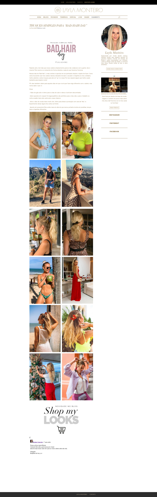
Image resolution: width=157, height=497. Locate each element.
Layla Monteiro (71, 2)
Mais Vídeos (114, 107)
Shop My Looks (89, 2)
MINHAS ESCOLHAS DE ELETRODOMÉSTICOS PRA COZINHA (114, 94)
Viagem (86, 17)
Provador (54, 17)
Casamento (95, 17)
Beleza (45, 17)
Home (62, 2)
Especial (73, 17)
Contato (80, 2)
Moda (39, 17)
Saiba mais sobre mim (114, 69)
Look (80, 17)
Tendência (64, 17)
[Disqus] (61, 462)
